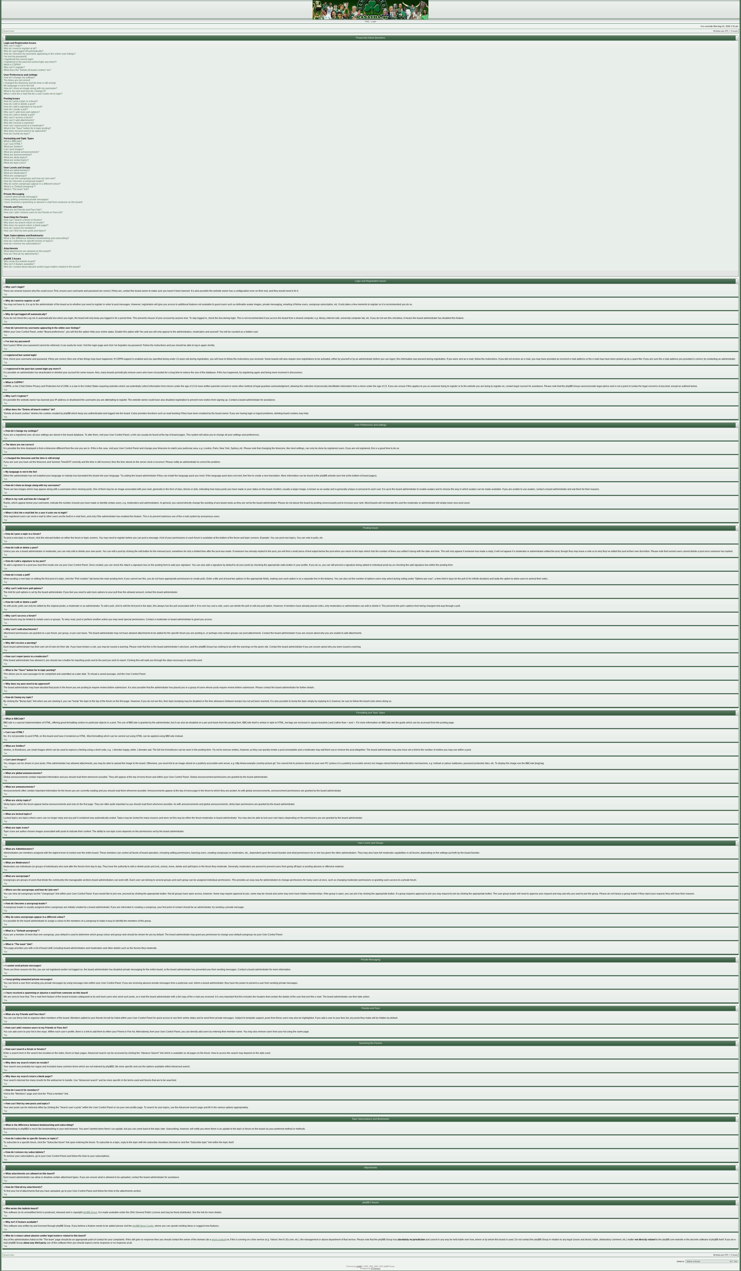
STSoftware (375, 1268)
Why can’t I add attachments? (19, 120)
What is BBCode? (13, 141)
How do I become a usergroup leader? (24, 181)
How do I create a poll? (16, 109)
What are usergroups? (15, 175)
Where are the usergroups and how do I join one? (30, 178)
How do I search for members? (20, 228)
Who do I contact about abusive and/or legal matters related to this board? (42, 266)
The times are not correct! (17, 80)
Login (373, 21)
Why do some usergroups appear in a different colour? (32, 183)
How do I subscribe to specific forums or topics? (28, 241)
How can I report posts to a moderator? (24, 125)
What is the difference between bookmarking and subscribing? (36, 238)
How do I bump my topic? (17, 133)
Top (5, 294)
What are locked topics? (16, 160)
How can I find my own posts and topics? (25, 230)
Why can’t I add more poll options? (22, 112)
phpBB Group (90, 1212)
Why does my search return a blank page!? (26, 225)
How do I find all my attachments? (21, 254)
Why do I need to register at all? (20, 48)
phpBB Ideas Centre (143, 1226)
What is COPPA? (12, 64)
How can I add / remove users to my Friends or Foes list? (33, 212)
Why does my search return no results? (24, 222)
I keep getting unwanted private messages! (26, 199)
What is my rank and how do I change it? (25, 91)
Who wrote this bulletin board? (20, 261)
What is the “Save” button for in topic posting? (27, 128)
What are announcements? (18, 154)
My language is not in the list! (19, 85)
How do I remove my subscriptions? (22, 243)
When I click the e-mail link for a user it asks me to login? (33, 93)
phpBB (359, 1266)
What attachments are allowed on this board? (27, 251)
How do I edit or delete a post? (20, 104)
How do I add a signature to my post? (23, 106)
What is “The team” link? (16, 189)
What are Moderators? (15, 173)
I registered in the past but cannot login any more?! (30, 62)
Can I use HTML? (13, 144)
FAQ (367, 21)
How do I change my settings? (19, 77)
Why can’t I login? (13, 45)
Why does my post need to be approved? (25, 131)
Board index (8, 31)
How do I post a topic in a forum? (21, 101)
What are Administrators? (17, 170)
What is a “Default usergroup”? (20, 186)
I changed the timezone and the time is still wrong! (30, 83)
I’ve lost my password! (15, 56)
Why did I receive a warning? (19, 123)
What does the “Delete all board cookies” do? (27, 70)
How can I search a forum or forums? (23, 220)
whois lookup (219, 1239)
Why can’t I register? (14, 67)
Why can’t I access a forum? (18, 117)
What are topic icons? (15, 162)
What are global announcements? (21, 152)
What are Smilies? (13, 146)
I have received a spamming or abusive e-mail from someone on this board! (43, 202)
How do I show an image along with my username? (30, 88)
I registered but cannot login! (18, 59)
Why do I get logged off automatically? (23, 51)
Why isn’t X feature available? (19, 264)
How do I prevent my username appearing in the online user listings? (40, 53)
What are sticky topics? (16, 157)
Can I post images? (14, 149)
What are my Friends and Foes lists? (23, 209)
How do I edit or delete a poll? (19, 114)
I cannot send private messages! (20, 196)
